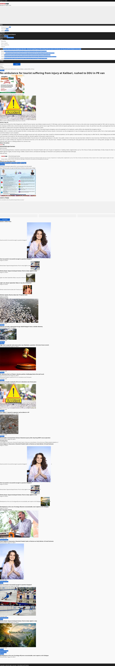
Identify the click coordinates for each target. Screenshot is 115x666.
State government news (6, 27)
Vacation (24, 58)
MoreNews (20, 665)
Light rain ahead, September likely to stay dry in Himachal (13, 277)
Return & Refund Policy (5, 44)
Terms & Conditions (4, 43)
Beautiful (24, 51)
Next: (18, 168)
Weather (4, 36)
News (1, 24)
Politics (1, 583)
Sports (1, 619)
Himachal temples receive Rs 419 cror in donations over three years (18, 382)
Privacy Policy (3, 41)
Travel (40, 49)
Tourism (2, 649)
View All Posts (3, 153)
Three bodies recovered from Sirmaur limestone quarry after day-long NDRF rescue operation (25, 437)
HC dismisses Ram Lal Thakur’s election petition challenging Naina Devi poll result (22, 374)
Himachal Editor (3, 328)
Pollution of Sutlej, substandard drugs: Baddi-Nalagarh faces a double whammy (21, 326)
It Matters (2, 33)
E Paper (2, 60)
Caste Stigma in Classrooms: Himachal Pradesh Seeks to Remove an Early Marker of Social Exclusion (22, 442)
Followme (28, 56)
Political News (5, 28)
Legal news (5, 30)
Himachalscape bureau (5, 94)
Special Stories (7, 37)
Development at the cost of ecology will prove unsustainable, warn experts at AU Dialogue (20, 501)
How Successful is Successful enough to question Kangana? (13, 240)
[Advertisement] (57, 15)
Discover (25, 54)
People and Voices (4, 539)
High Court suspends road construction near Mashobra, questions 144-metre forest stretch (24, 345)
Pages (1, 39)
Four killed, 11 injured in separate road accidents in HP (14, 412)
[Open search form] (0, 62)
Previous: (16, 166)
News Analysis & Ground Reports (8, 34)
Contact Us (3, 46)
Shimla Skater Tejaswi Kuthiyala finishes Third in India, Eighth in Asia (15, 265)
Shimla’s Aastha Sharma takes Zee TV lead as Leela (11, 289)
